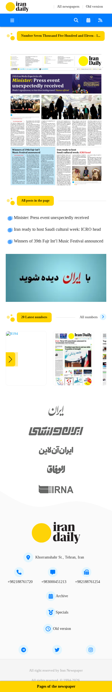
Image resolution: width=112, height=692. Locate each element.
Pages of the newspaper (56, 686)
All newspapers (68, 7)
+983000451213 (53, 582)
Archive (62, 596)
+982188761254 (87, 582)
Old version (94, 7)
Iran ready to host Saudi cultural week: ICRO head (57, 229)
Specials (62, 612)
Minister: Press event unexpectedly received (51, 217)
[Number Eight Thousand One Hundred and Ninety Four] (12, 334)
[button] (10, 359)
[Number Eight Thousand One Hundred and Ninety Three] (73, 360)
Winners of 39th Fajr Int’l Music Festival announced (58, 241)
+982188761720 (20, 582)
